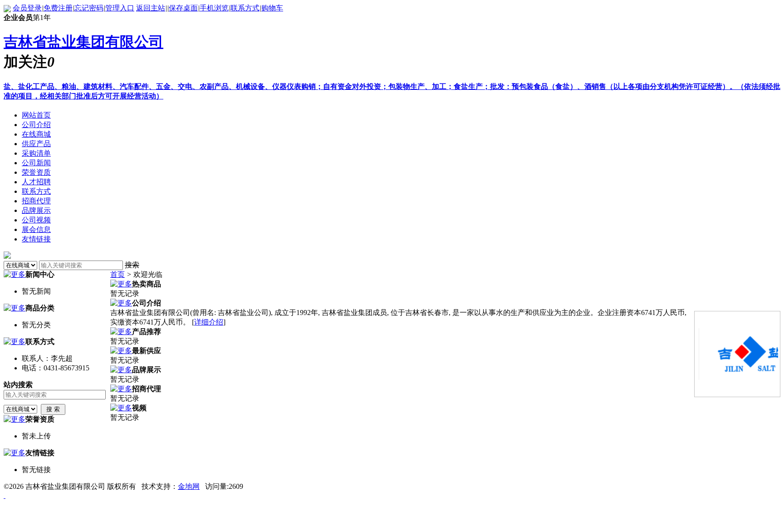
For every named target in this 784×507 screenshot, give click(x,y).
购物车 (272, 8)
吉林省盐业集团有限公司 (83, 42)
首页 (117, 274)
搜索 (132, 265)
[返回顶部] (4, 495)
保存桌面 (183, 8)
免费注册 (58, 8)
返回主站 (150, 8)
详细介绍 (208, 322)
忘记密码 (88, 8)
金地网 (189, 486)
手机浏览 (214, 8)
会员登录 (27, 8)
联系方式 (245, 8)
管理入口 (119, 8)
